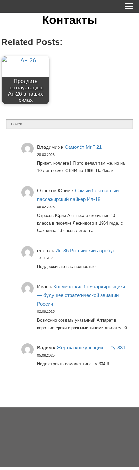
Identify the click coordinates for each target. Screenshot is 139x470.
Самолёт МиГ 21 (83, 147)
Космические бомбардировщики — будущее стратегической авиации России (81, 295)
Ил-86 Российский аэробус (85, 250)
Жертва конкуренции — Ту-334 (91, 347)
